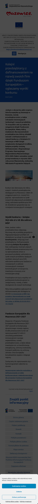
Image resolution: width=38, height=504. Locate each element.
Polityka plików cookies (12, 501)
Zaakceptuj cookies (19, 486)
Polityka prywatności (26, 501)
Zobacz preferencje (19, 497)
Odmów (19, 491)
